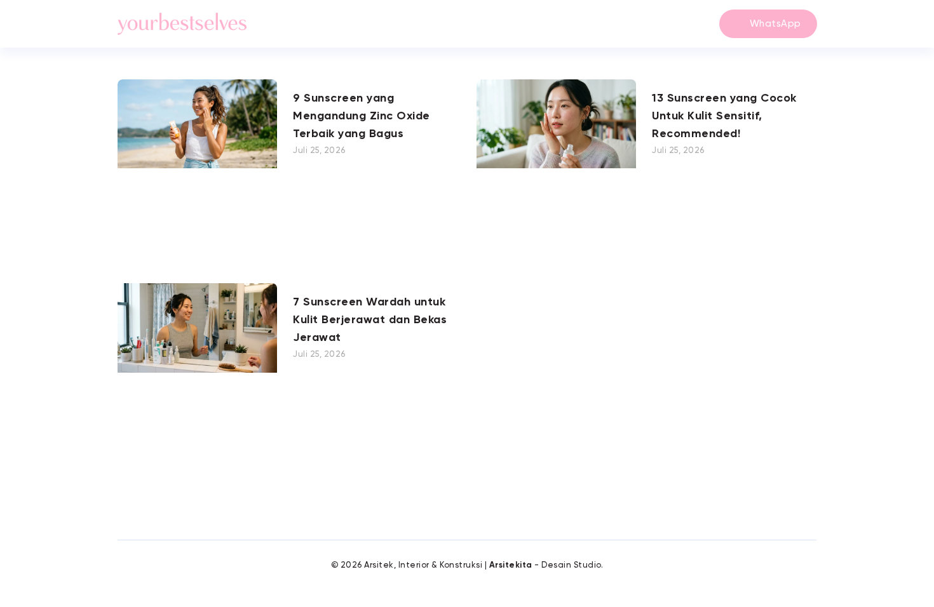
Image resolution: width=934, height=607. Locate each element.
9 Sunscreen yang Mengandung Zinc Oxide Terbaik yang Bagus (361, 116)
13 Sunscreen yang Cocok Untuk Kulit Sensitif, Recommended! (724, 116)
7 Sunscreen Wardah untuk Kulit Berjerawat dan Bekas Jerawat (370, 320)
